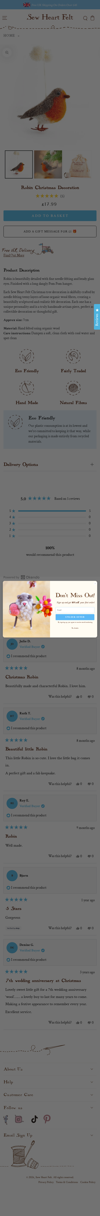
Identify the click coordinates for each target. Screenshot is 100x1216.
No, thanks (75, 628)
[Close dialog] (95, 583)
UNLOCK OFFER (75, 617)
